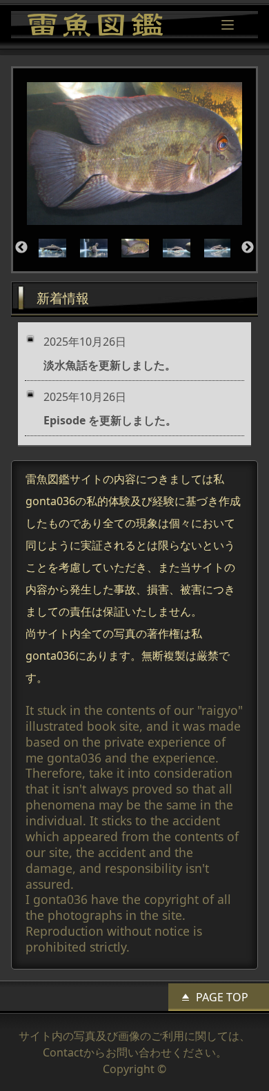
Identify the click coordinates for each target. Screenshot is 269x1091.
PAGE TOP (222, 997)
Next (248, 248)
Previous (21, 248)
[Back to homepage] (95, 25)
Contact (63, 1052)
